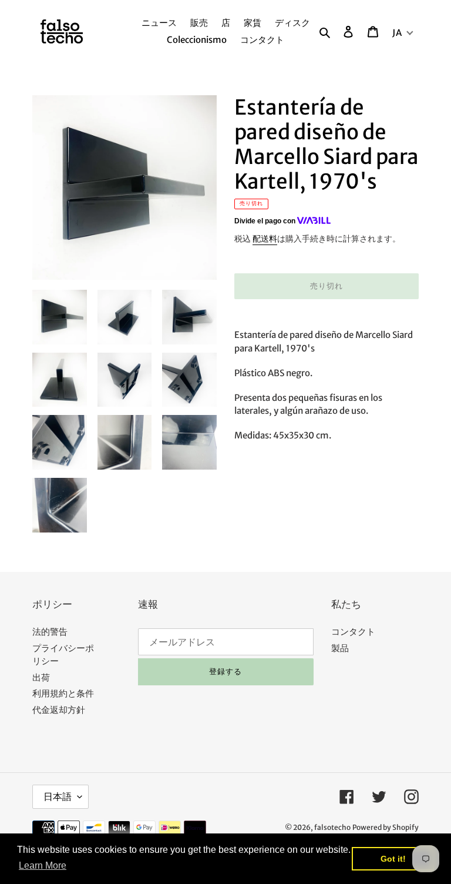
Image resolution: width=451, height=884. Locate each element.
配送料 (265, 238)
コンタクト (353, 631)
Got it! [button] (393, 858)
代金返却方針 (58, 709)
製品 (340, 648)
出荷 (41, 677)
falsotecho (332, 827)
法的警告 (50, 631)
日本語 (57, 796)
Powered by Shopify (385, 827)
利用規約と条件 (63, 693)
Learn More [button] (42, 865)
